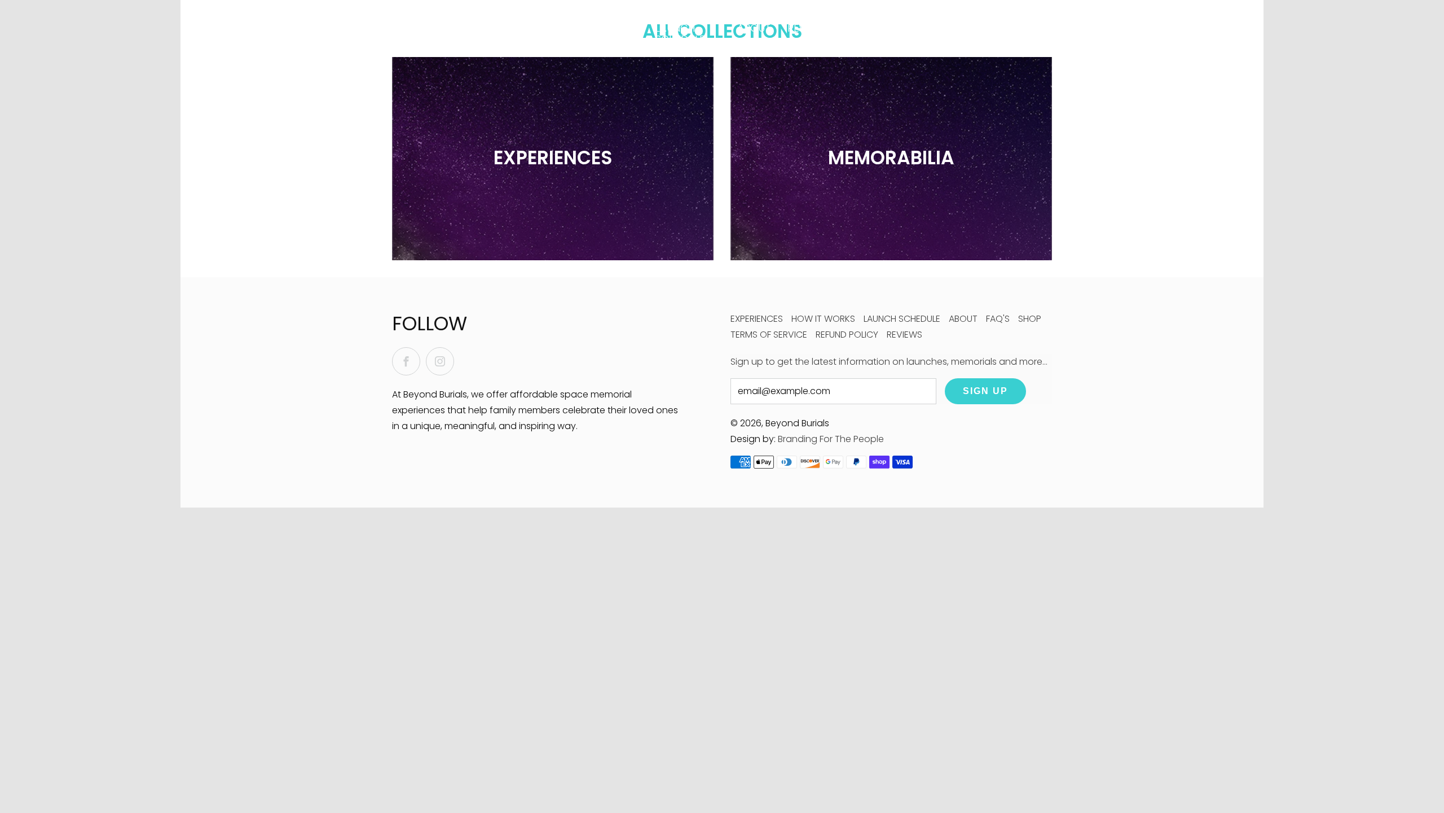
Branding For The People (831, 438)
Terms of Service (768, 334)
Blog (858, 28)
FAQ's (901, 28)
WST (947, 34)
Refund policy (847, 334)
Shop (1029, 318)
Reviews (807, 28)
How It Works (604, 33)
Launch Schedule (680, 33)
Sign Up (985, 391)
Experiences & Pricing (525, 33)
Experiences (756, 318)
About (754, 28)
